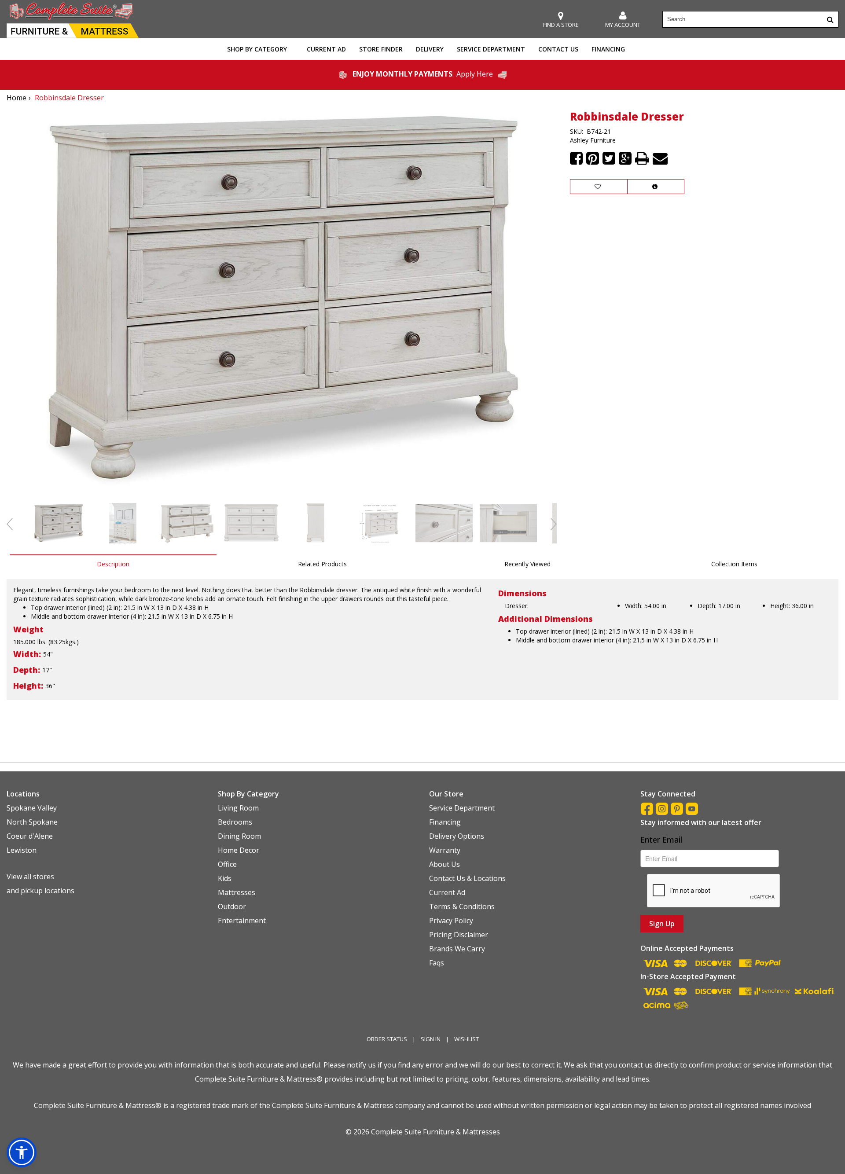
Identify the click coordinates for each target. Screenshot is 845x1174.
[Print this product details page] (642, 158)
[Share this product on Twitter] (609, 158)
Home (16, 98)
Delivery (430, 49)
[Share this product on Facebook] (576, 158)
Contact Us (558, 49)
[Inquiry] (656, 187)
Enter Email (661, 839)
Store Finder (381, 49)
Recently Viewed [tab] (527, 564)
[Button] (830, 19)
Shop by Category (257, 49)
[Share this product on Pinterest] (592, 158)
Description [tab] (113, 564)
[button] (623, 19)
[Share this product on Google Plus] (625, 158)
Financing (608, 49)
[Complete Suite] (73, 19)
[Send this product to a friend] (660, 158)
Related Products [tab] (322, 564)
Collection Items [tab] (734, 564)
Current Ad (326, 49)
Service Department (491, 49)
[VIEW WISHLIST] (598, 187)
